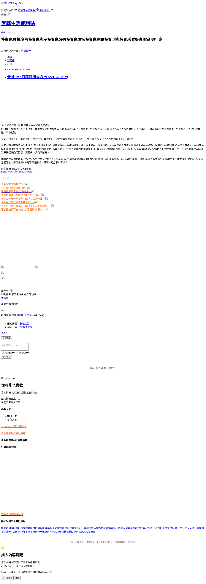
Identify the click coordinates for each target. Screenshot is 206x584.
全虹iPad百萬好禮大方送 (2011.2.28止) (37, 77)
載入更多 (6, 338)
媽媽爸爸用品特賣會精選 (55, 532)
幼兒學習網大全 (183, 528)
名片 (9, 64)
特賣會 (4, 298)
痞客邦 (20, 315)
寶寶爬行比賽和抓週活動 (85, 528)
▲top (4, 332)
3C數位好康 (26, 327)
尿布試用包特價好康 (34, 528)
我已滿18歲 (7, 578)
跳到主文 (6, 32)
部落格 (10, 60)
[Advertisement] (20, 101)
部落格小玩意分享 (32, 532)
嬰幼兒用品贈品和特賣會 (82, 532)
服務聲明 (132, 542)
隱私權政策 (120, 542)
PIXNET (80, 542)
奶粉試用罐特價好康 (12, 528)
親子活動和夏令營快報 (162, 528)
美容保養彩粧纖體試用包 (58, 528)
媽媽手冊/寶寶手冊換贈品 (111, 528)
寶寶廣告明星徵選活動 (137, 528)
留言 (27, 315)
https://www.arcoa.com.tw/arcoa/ (17, 171)
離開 (17, 578)
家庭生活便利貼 (18, 23)
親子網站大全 (15, 532)
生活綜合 (26, 51)
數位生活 (25, 323)
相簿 (9, 57)
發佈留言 (6, 357)
